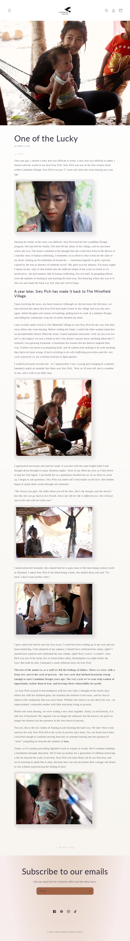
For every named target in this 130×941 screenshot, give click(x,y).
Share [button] (20, 154)
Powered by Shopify (75, 932)
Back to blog (67, 847)
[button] (9, 10)
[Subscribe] (89, 891)
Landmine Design (60, 932)
